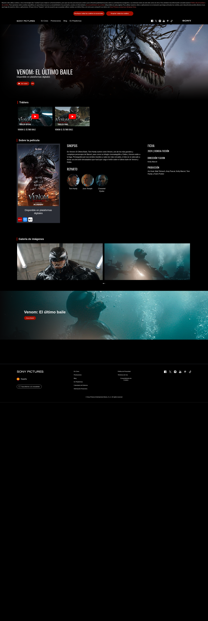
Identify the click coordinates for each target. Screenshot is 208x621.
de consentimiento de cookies (95, 5)
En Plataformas (78, 382)
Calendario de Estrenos (81, 385)
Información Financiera (80, 389)
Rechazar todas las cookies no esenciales (88, 13)
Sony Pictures (114, 7)
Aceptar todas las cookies (120, 13)
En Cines (76, 371)
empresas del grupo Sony (128, 7)
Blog (75, 378)
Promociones (78, 375)
